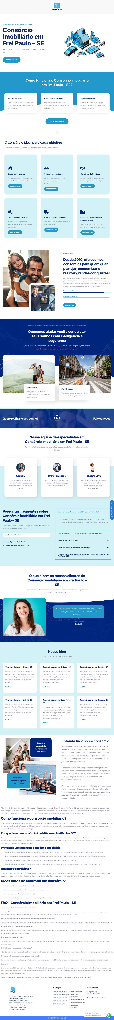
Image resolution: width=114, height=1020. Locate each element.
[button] (83, 511)
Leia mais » (8, 687)
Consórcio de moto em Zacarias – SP (94, 667)
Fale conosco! (102, 418)
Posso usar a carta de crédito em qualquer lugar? (74, 547)
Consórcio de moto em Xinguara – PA (94, 700)
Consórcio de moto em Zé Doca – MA (56, 667)
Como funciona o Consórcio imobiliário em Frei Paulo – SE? (78, 512)
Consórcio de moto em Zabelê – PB (18, 700)
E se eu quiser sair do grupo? (67, 541)
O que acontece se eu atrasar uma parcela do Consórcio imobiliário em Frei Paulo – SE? (82, 555)
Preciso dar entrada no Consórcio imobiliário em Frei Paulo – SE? (80, 534)
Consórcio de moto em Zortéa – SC (18, 667)
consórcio (52, 808)
